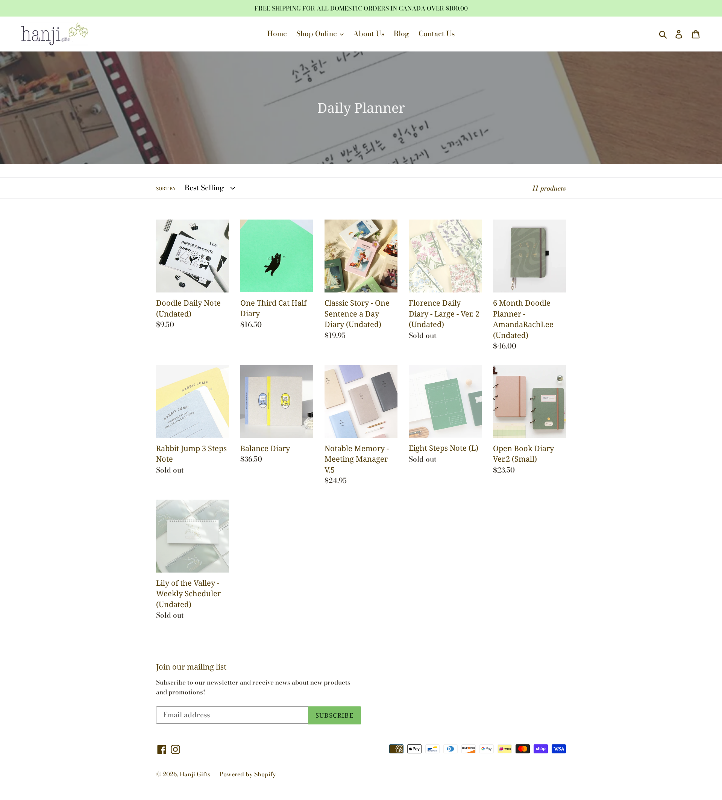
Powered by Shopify (248, 774)
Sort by (166, 188)
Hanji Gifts (195, 774)
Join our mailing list (191, 666)
